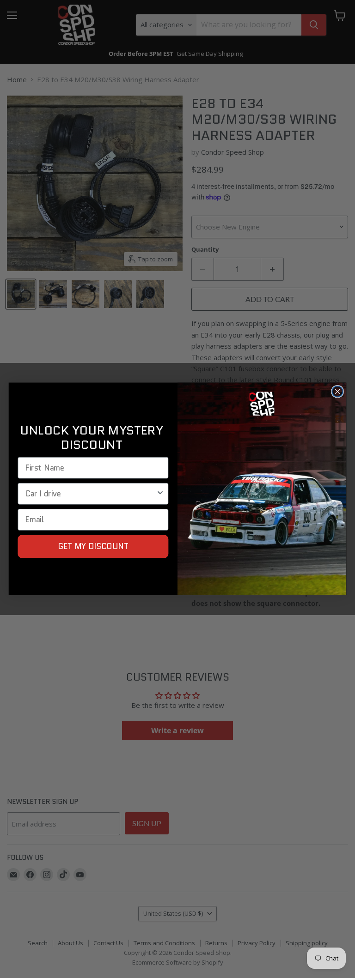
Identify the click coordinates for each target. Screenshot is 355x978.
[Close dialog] (337, 391)
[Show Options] (160, 493)
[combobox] (90, 493)
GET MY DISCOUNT (93, 546)
